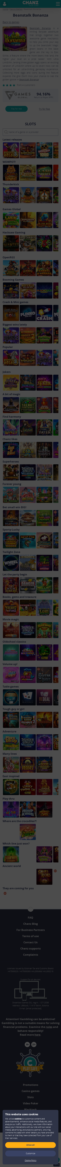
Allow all (30, 1145)
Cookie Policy (30, 1160)
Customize (30, 1153)
